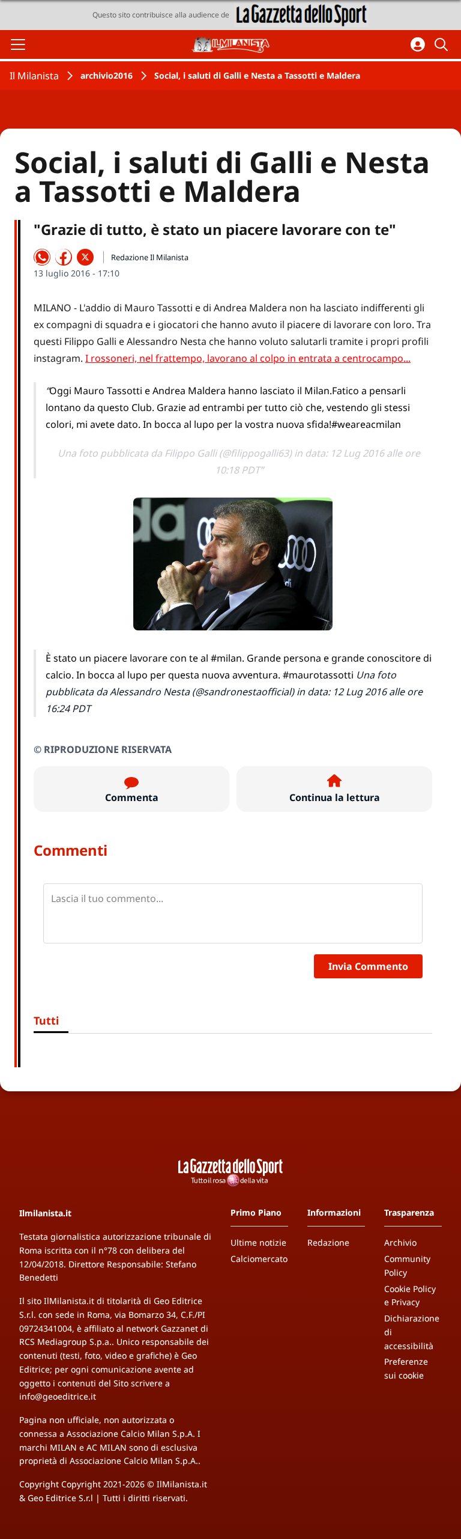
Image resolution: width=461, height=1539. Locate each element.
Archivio (400, 1242)
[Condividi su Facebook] (63, 257)
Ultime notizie (258, 1242)
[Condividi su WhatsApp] (42, 257)
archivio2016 (106, 75)
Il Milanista (34, 75)
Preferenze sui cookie (406, 1368)
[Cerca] (443, 44)
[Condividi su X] (85, 257)
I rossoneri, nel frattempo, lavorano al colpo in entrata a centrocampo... (248, 358)
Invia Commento (368, 966)
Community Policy (407, 1265)
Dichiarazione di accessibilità (411, 1332)
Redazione (328, 1242)
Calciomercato (259, 1258)
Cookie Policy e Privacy (410, 1295)
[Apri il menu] (18, 44)
